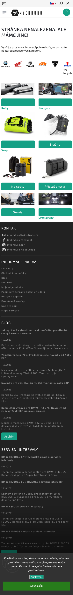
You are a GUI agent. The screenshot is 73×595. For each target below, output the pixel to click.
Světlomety (46, 217)
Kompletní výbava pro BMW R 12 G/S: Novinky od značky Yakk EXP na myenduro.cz (33, 409)
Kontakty (7, 268)
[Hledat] (61, 4)
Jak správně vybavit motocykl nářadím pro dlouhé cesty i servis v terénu (34, 332)
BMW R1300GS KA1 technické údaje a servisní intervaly (31, 458)
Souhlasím (36, 586)
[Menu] (4, 11)
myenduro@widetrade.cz (23, 234)
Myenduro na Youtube (21, 249)
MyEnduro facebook (20, 239)
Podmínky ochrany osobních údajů (23, 291)
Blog (4, 277)
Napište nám (9, 305)
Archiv (9, 436)
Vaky (4, 150)
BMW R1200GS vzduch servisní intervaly (28, 531)
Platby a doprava (12, 296)
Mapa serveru (10, 310)
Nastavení (36, 577)
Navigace (44, 108)
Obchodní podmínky (13, 273)
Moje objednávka (12, 287)
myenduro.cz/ (16, 244)
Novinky (6, 282)
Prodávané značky (13, 301)
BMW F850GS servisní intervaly (22, 506)
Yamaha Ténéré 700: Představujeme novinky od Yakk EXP (36, 356)
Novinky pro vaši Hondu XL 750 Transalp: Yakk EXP (35, 382)
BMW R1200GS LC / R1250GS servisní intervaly (32, 481)
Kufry (5, 108)
